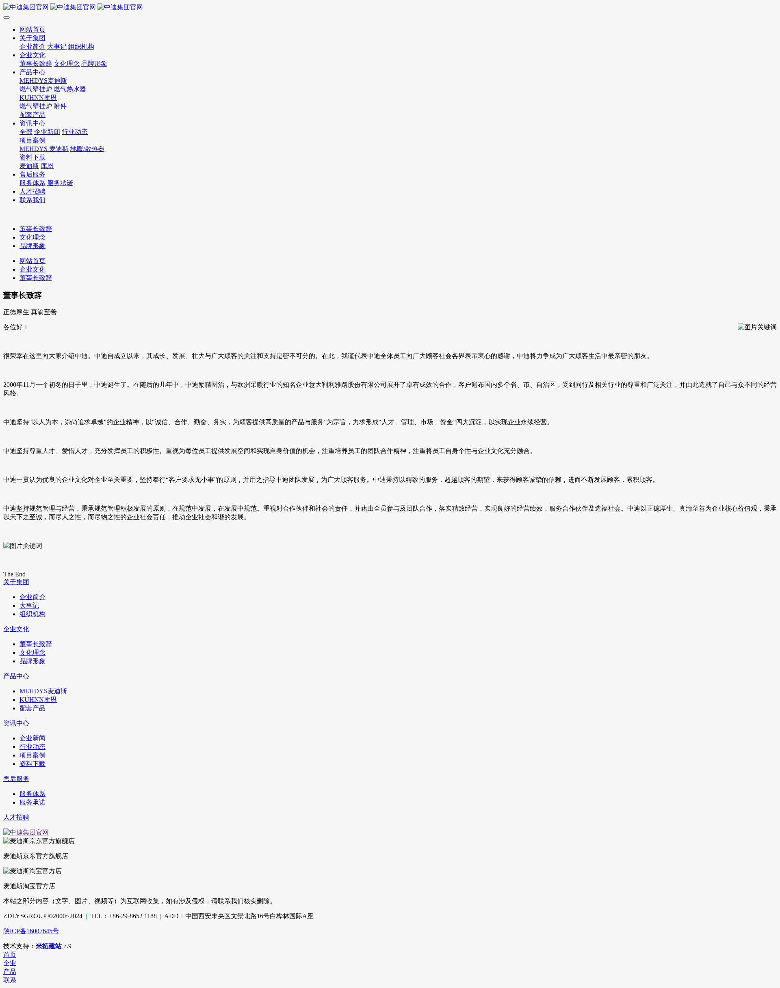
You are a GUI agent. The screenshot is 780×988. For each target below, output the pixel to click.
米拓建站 (49, 946)
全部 (26, 131)
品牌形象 (33, 245)
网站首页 (33, 260)
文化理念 (33, 237)
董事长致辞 (36, 228)
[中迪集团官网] (390, 7)
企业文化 (33, 269)
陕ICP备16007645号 (31, 931)
